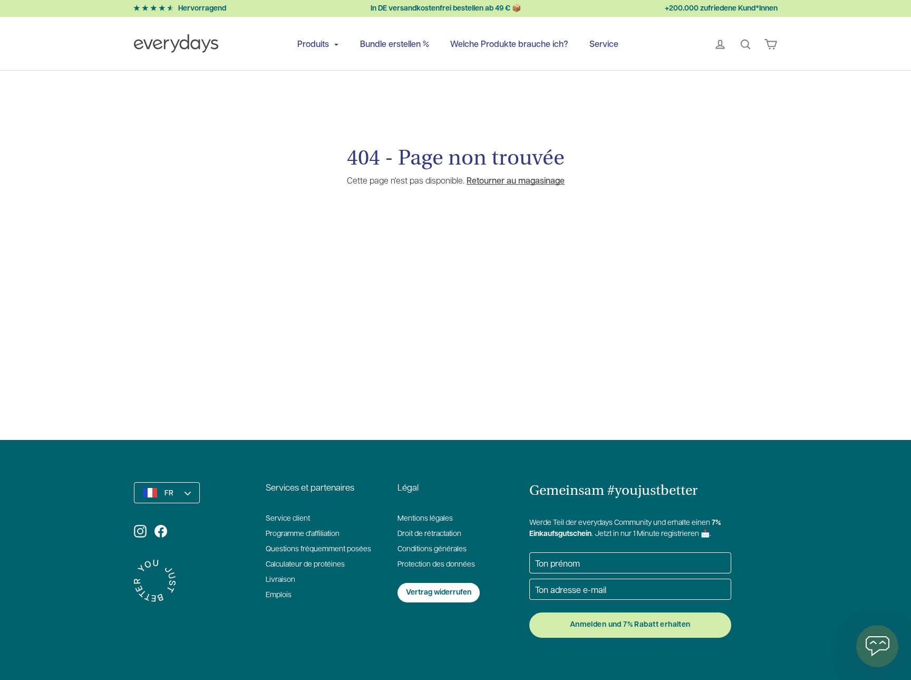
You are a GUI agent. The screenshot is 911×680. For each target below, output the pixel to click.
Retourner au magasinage (516, 180)
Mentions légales (425, 519)
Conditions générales (432, 549)
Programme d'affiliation (303, 534)
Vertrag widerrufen (438, 593)
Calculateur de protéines (305, 565)
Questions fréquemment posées (318, 549)
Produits (314, 43)
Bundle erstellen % (394, 43)
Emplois (279, 595)
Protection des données (436, 565)
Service (603, 43)
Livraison (280, 580)
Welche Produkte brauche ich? (509, 43)
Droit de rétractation (429, 534)
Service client (288, 519)
